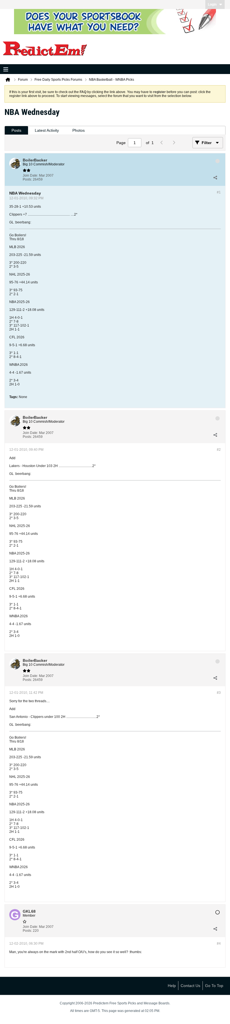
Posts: (27, 179)
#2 (219, 450)
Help (172, 985)
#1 (219, 192)
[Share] (215, 177)
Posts (16, 130)
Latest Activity (47, 130)
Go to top (214, 985)
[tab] (16, 130)
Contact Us (190, 985)
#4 (219, 944)
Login (212, 4)
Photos (78, 130)
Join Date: (30, 175)
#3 (219, 693)
